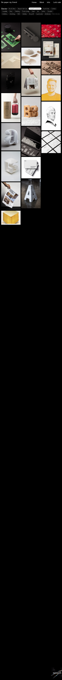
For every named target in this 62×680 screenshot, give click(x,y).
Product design (25, 11)
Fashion (43, 11)
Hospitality (4, 11)
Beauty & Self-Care (22, 8)
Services (56, 14)
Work (42, 2)
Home (34, 2)
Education (49, 11)
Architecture (48, 14)
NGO (18, 14)
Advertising (12, 14)
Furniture (53, 8)
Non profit (31, 14)
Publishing (17, 11)
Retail (33, 11)
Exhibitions (4, 14)
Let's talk (57, 2)
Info (48, 2)
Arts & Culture (12, 8)
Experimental (39, 14)
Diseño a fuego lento (9, 2)
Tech (38, 11)
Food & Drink (46, 8)
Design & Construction (35, 8)
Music (11, 11)
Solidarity (24, 14)
